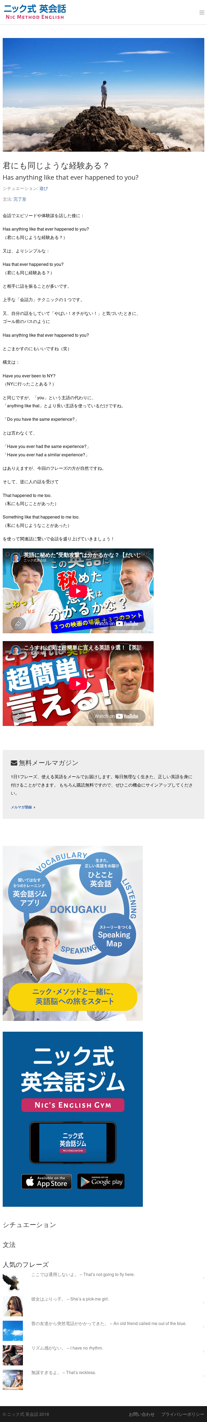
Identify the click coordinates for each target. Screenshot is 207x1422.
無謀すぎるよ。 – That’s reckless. (63, 1372)
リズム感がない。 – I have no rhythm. (67, 1348)
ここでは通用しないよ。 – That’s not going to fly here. (83, 1274)
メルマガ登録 (21, 807)
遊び (43, 188)
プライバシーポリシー (182, 1414)
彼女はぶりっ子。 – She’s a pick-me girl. (70, 1299)
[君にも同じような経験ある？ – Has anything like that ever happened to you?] (103, 95)
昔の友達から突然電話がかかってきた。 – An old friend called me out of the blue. (109, 1323)
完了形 (19, 199)
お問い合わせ (142, 1414)
